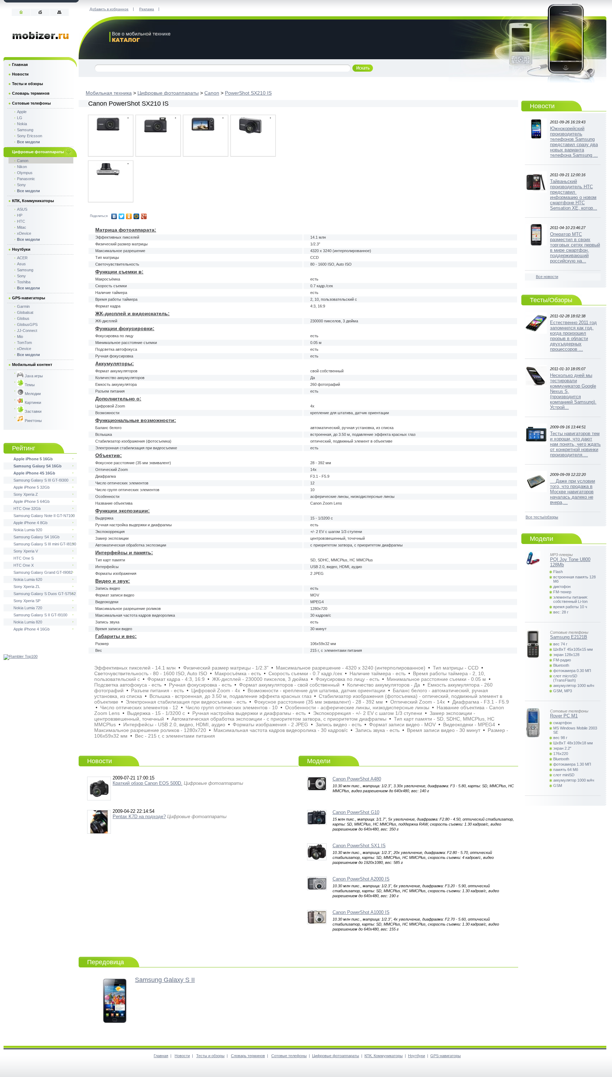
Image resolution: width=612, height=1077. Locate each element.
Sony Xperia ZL (26, 586)
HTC (21, 221)
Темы (29, 385)
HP (19, 215)
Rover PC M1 (564, 715)
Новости (20, 74)
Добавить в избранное (109, 9)
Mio (20, 336)
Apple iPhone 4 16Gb (31, 629)
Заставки (32, 411)
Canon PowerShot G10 (356, 812)
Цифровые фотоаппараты (168, 93)
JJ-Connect (27, 330)
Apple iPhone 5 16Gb (33, 459)
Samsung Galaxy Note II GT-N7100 (44, 515)
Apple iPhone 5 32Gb (31, 487)
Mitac (21, 227)
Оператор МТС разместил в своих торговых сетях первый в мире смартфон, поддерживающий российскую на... (575, 247)
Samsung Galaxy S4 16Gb (37, 466)
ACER (22, 258)
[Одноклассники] (129, 216)
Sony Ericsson (29, 136)
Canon (211, 93)
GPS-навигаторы (28, 298)
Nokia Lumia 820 (27, 622)
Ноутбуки (21, 249)
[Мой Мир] (136, 216)
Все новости (547, 276)
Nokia (22, 124)
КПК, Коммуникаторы (33, 201)
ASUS (22, 209)
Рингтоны (33, 420)
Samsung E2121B (568, 637)
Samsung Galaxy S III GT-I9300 (40, 480)
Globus (23, 318)
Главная (20, 64)
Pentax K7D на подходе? (139, 816)
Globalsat (25, 312)
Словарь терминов (31, 93)
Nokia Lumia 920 (27, 530)
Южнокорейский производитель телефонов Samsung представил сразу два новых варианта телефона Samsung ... (574, 142)
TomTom (24, 342)
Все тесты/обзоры (542, 517)
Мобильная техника (109, 93)
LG (19, 118)
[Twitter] (121, 216)
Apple (22, 112)
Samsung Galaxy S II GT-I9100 (40, 615)
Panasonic (26, 179)
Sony (21, 185)
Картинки (32, 402)
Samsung (25, 130)
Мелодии (32, 394)
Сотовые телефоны (31, 103)
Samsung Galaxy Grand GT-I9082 (43, 572)
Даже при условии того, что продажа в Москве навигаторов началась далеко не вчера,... (572, 491)
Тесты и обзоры (27, 84)
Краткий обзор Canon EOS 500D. (147, 783)
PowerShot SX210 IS (248, 93)
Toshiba (23, 282)
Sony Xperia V (25, 551)
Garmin (23, 306)
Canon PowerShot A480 (357, 779)
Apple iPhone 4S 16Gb (34, 473)
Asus (21, 264)
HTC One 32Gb (27, 508)
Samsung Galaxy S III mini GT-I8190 (44, 544)
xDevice (24, 233)
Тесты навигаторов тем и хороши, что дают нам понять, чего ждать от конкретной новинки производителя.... (575, 444)
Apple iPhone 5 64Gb (31, 501)
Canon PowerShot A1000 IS (361, 912)
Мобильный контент (32, 364)
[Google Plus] (144, 216)
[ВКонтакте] (114, 216)
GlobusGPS (27, 324)
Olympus (25, 173)
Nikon (22, 167)
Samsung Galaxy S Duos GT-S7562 (44, 594)
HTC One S (23, 558)
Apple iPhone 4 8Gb (30, 523)
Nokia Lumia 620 (27, 579)
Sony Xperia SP (26, 601)
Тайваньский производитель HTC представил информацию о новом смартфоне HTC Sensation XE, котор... (573, 195)
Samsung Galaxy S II (165, 979)
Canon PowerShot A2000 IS (361, 879)
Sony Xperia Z (25, 494)
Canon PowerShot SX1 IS (359, 845)
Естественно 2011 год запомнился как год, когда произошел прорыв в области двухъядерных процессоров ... (573, 336)
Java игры (33, 376)
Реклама (146, 9)
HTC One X (23, 565)
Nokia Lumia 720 (27, 608)
